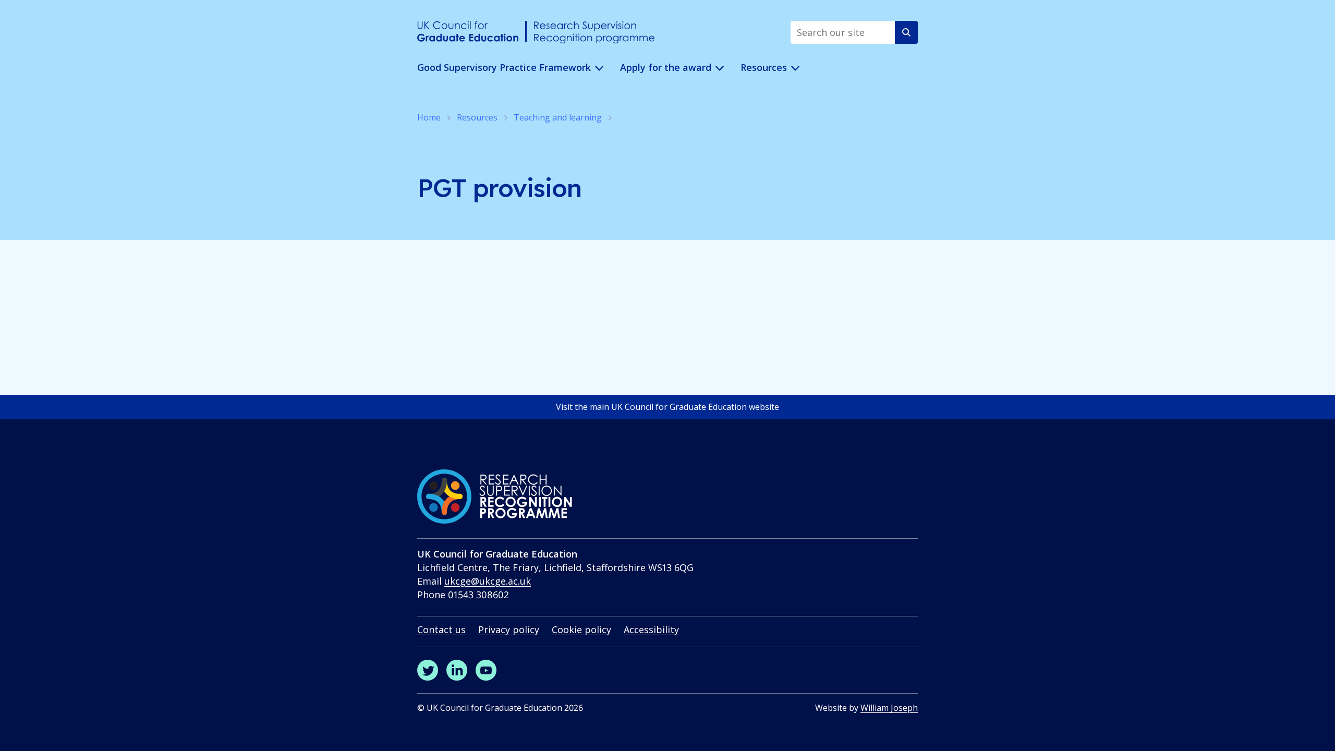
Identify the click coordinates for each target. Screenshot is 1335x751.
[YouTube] (486, 670)
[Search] (906, 32)
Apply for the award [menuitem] (665, 67)
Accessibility (651, 629)
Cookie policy (581, 629)
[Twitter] (427, 670)
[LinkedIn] (456, 670)
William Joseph (889, 707)
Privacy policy (508, 629)
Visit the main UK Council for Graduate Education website (667, 407)
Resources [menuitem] (764, 67)
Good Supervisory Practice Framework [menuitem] (504, 67)
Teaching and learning (558, 117)
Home (429, 117)
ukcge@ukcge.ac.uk (487, 581)
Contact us (441, 629)
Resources (477, 117)
